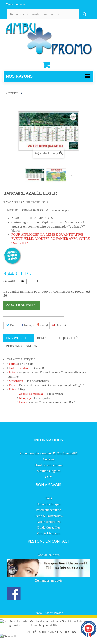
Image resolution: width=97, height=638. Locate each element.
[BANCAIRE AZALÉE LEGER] (35, 175)
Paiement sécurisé (48, 510)
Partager (28, 325)
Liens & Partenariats (48, 516)
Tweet (13, 325)
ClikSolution (77, 631)
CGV (48, 477)
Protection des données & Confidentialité (48, 453)
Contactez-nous (49, 555)
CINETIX (55, 631)
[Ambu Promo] (48, 38)
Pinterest (59, 325)
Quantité (9, 281)
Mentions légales (48, 471)
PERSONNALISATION (21, 346)
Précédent (20, 175)
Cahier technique (48, 504)
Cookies (48, 459)
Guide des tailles (48, 527)
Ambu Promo (53, 613)
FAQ (48, 498)
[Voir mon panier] (46, 64)
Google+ (44, 325)
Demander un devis (48, 580)
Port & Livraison (48, 533)
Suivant (71, 174)
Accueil (12, 93)
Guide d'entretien (49, 521)
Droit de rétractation (49, 465)
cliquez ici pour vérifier (44, 625)
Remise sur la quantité (57, 338)
